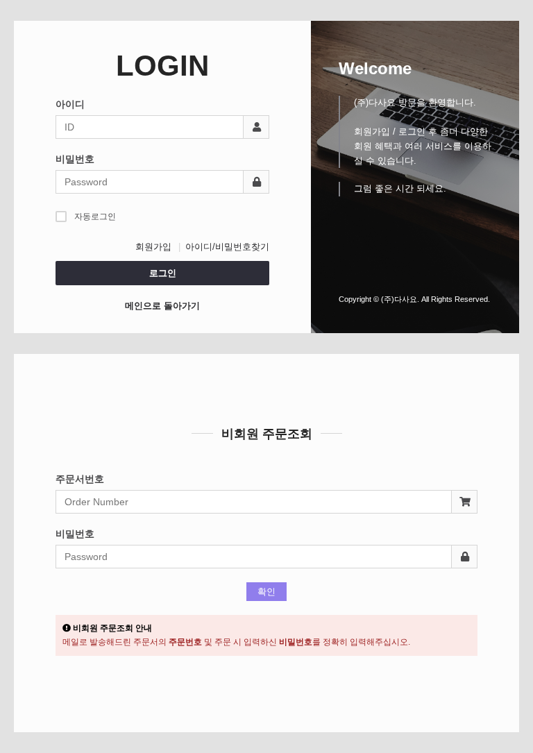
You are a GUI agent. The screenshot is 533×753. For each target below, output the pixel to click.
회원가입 (153, 247)
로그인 (162, 273)
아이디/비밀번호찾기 (227, 247)
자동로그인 (95, 216)
